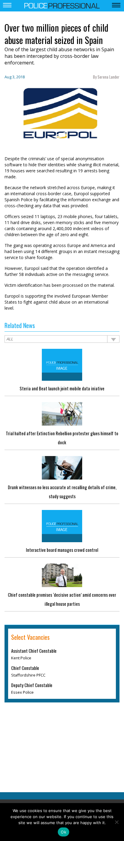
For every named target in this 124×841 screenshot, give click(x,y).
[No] (116, 822)
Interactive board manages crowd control (62, 549)
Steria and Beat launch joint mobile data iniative (62, 388)
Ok (63, 832)
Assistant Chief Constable (34, 650)
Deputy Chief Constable (31, 685)
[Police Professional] (62, 5)
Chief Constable (25, 667)
